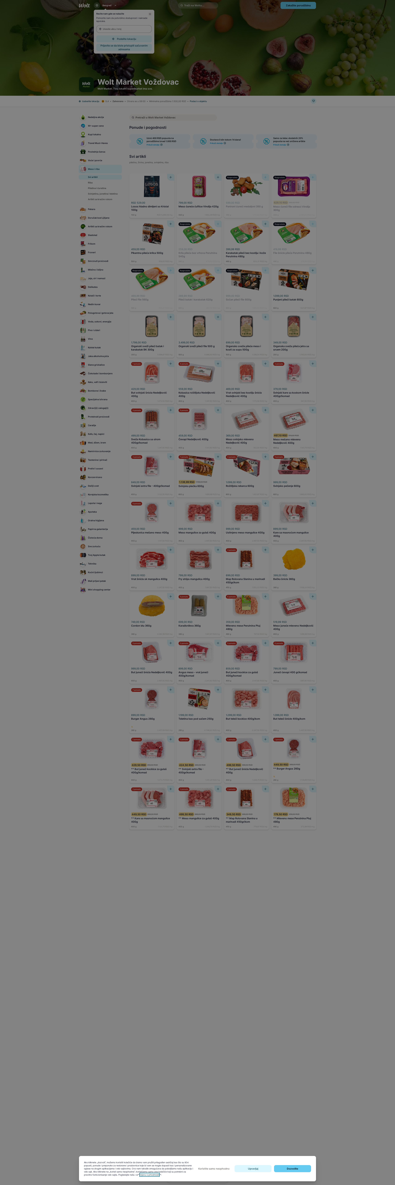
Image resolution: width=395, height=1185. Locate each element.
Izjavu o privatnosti (149, 1174)
